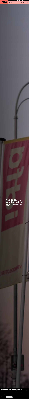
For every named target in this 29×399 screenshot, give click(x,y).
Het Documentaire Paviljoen (12, 0)
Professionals (19, 0)
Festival (23, 0)
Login (27, 2)
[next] (27, 202)
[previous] (3, 202)
